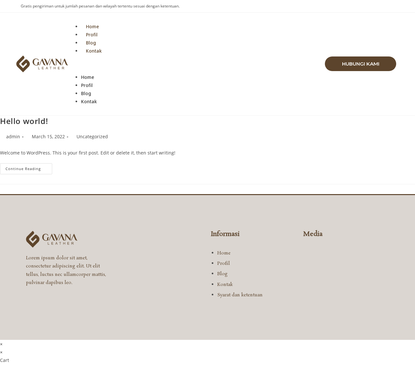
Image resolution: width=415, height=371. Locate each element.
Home (92, 26)
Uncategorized (92, 136)
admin (13, 136)
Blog (91, 43)
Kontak (94, 51)
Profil (92, 34)
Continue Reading (29, 167)
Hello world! (24, 121)
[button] (196, 64)
